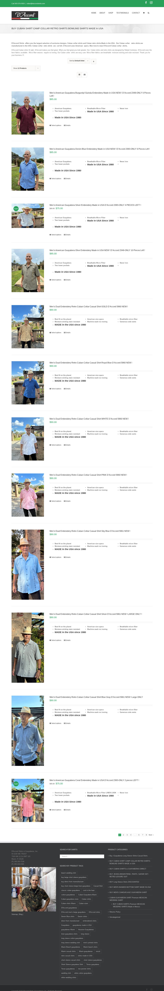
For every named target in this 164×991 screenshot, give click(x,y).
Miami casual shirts (68, 951)
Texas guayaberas (68, 969)
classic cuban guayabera (70, 890)
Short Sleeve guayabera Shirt (72, 964)
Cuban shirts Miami (68, 903)
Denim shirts (82, 916)
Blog (20, 914)
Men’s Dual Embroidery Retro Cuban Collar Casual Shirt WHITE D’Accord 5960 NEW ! (89, 419)
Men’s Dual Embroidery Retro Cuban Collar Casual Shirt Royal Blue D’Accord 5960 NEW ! (91, 363)
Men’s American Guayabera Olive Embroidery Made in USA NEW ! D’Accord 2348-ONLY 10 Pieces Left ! (97, 250)
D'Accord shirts (94, 912)
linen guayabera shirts (69, 934)
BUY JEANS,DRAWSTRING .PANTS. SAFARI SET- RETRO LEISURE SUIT (129, 875)
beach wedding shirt (68, 873)
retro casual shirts (68, 956)
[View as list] (84, 74)
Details (68, 125)
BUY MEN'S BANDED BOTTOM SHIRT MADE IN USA (130, 887)
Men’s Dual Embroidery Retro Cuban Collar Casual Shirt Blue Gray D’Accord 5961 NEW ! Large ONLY (96, 697)
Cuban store (83, 903)
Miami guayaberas (86, 951)
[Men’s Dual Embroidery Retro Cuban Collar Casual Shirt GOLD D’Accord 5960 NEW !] (28, 326)
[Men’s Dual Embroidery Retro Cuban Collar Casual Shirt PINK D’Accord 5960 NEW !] (28, 495)
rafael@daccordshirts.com (36, 3)
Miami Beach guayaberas (70, 947)
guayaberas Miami (68, 930)
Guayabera (65, 925)
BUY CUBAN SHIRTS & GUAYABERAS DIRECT (128, 869)
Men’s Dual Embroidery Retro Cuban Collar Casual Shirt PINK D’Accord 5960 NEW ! (88, 475)
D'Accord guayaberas (69, 908)
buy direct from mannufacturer (72, 882)
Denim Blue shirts (67, 916)
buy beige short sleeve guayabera (73, 877)
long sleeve (85, 934)
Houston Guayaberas (86, 930)
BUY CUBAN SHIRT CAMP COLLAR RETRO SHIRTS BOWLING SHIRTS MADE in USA (130, 862)
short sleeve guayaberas (93, 960)
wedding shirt (66, 973)
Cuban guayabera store (69, 899)
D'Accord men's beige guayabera (73, 912)
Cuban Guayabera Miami (87, 895)
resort (98, 951)
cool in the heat (88, 890)
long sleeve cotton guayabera (72, 938)
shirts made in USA (85, 956)
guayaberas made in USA (82, 925)
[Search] (148, 12)
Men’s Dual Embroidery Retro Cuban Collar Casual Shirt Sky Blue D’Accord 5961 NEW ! (90, 531)
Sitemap (15, 914)
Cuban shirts (86, 899)
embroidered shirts (89, 921)
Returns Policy (115, 912)
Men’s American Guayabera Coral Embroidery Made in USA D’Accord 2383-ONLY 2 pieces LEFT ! (94, 780)
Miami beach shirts (90, 947)
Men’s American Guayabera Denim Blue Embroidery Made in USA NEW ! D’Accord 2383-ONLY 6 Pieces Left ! (100, 149)
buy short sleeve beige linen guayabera (75, 886)
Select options (56, 125)
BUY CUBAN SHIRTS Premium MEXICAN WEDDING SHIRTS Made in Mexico (129, 905)
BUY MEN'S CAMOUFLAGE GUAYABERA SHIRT (128, 892)
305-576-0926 (20, 3)
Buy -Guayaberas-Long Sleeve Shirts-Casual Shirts (129, 856)
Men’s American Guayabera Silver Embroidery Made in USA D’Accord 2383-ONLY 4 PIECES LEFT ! (95, 205)
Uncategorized (115, 917)
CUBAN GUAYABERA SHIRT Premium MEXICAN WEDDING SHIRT (128, 899)
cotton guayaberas (68, 895)
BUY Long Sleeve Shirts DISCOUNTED (124, 882)
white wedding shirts (68, 977)
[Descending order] (93, 61)
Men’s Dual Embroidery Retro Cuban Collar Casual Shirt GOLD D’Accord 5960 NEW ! (89, 306)
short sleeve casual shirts (70, 960)
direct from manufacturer (70, 921)
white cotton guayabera (82, 973)
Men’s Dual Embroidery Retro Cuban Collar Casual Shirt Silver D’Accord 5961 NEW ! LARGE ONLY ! (96, 614)
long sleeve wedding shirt (70, 943)
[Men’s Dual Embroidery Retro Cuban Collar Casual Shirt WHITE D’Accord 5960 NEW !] (28, 439)
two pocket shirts (84, 969)
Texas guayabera (92, 964)
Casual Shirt (98, 886)
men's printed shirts (90, 943)
